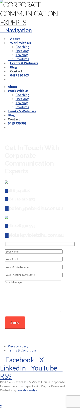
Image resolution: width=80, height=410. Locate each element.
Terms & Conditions (22, 350)
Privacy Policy (18, 346)
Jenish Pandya (27, 390)
